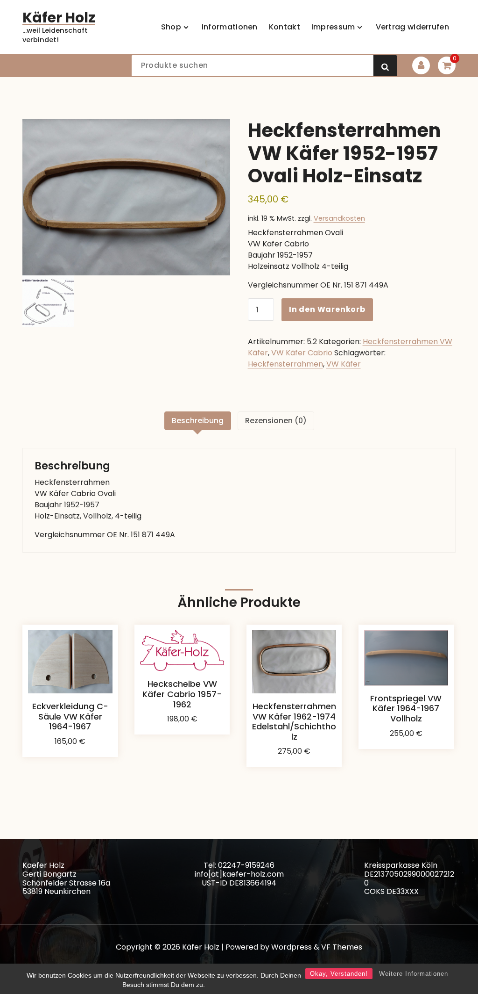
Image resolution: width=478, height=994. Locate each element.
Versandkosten (339, 218)
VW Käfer (343, 364)
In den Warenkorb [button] (70, 748)
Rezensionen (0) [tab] (276, 420)
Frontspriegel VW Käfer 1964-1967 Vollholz (406, 708)
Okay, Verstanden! (339, 973)
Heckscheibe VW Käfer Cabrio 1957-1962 (182, 694)
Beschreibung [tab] (198, 420)
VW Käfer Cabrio (301, 352)
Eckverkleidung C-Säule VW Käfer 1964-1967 (70, 716)
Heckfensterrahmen (285, 364)
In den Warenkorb (327, 309)
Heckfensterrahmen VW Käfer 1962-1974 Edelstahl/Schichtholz (294, 721)
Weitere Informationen (413, 973)
